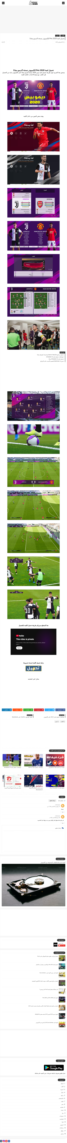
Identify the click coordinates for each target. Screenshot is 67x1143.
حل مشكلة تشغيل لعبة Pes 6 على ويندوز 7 (48, 989)
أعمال (62, 1083)
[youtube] (6, 1141)
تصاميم (61, 1107)
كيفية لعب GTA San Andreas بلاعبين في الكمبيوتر (47, 1022)
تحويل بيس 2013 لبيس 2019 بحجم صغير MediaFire (46, 1014)
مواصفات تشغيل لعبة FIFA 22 (35, 767)
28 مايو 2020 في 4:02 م (55, 817)
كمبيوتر (61, 1125)
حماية (62, 1110)
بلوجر (62, 1101)
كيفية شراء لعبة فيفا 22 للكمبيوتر (56, 767)
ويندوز (62, 1133)
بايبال (62, 1092)
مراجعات (61, 1128)
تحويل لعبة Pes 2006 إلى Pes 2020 (50, 997)
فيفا (62, 1122)
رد (62, 812)
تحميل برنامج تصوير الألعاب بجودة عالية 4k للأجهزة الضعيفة (45, 981)
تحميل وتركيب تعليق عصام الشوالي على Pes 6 (47, 956)
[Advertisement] (33, 20)
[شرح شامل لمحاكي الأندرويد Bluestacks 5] (33, 781)
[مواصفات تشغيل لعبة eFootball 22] (12, 760)
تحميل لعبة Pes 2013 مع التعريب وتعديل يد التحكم (47, 964)
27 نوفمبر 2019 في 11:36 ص (53, 806)
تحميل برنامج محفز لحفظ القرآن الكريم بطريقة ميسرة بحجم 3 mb (43, 1006)
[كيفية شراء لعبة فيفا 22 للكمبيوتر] (55, 760)
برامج (62, 1095)
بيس (57, 35)
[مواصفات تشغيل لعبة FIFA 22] (33, 760)
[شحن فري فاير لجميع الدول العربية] (12, 781)
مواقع (62, 1131)
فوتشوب (61, 1119)
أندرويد (61, 1089)
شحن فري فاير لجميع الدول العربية (12, 788)
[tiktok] (1, 1141)
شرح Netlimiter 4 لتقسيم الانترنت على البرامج (51, 361)
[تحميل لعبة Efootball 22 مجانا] (55, 781)
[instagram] (4, 1141)
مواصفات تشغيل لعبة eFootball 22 (54, 357)
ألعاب (63, 35)
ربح (62, 1113)
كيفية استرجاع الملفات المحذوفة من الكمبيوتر (53, 862)
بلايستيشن (61, 1098)
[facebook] (9, 1141)
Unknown (57, 805)
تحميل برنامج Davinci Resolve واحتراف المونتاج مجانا (50, 354)
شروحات (61, 1116)
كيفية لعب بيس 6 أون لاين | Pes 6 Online (49, 973)
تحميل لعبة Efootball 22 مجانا (56, 359)
